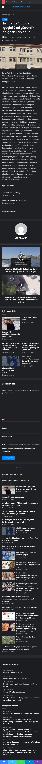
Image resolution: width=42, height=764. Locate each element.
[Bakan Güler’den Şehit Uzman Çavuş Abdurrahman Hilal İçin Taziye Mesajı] (8, 616)
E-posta (5, 428)
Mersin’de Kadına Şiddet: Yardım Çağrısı (26, 553)
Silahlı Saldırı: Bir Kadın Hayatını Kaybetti (8, 370)
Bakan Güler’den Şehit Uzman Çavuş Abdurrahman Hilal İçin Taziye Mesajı (27, 615)
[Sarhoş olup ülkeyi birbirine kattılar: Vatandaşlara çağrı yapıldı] (8, 565)
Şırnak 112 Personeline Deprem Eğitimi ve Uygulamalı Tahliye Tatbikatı (10, 346)
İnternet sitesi (7, 436)
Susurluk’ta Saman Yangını (29, 319)
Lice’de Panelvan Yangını (12, 192)
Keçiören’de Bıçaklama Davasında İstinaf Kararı (21, 2)
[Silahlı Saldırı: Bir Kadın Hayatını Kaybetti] (11, 361)
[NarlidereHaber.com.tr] (21, 7)
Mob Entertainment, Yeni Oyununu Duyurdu (19, 607)
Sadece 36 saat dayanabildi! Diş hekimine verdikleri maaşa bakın (26, 575)
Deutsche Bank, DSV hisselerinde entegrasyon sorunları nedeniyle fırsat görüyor (18, 598)
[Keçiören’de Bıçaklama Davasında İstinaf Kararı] (11, 323)
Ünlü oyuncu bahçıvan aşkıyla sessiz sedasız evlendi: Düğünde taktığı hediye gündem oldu (26, 627)
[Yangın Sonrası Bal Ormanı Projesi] (8, 640)
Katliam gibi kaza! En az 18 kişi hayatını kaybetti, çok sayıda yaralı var (30, 346)
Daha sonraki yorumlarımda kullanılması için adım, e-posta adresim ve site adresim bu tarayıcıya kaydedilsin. (21, 448)
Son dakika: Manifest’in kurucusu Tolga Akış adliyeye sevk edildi (30, 360)
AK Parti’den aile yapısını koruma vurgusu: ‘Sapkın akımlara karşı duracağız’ (19, 648)
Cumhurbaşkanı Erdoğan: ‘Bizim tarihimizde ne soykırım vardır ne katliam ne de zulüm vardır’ (27, 587)
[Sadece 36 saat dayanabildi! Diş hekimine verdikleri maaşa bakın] (8, 576)
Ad (3, 420)
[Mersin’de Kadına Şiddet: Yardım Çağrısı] (8, 555)
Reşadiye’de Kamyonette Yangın (15, 200)
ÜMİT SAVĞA (9, 37)
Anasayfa (7, 15)
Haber (14, 15)
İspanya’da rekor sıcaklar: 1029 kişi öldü (18, 546)
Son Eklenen (21, 467)
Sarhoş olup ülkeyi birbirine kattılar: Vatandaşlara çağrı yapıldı (28, 564)
